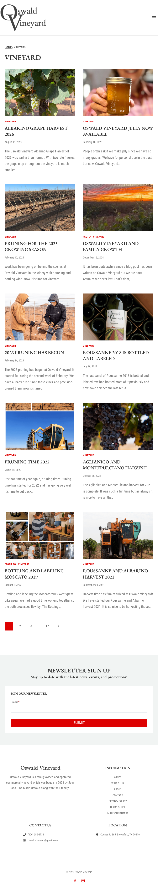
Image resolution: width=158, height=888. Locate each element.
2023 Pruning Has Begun (34, 352)
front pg (10, 564)
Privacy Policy (118, 801)
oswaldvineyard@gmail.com (43, 840)
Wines (117, 777)
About (117, 789)
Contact (118, 795)
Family (87, 236)
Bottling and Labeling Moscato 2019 (34, 574)
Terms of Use (118, 807)
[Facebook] (74, 880)
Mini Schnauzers (117, 813)
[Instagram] (83, 880)
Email (15, 702)
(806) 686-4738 (36, 834)
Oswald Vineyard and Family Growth (111, 246)
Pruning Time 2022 (27, 462)
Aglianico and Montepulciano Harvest (114, 465)
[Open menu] (154, 17)
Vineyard (10, 121)
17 (47, 626)
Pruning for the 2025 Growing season (31, 246)
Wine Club (117, 783)
